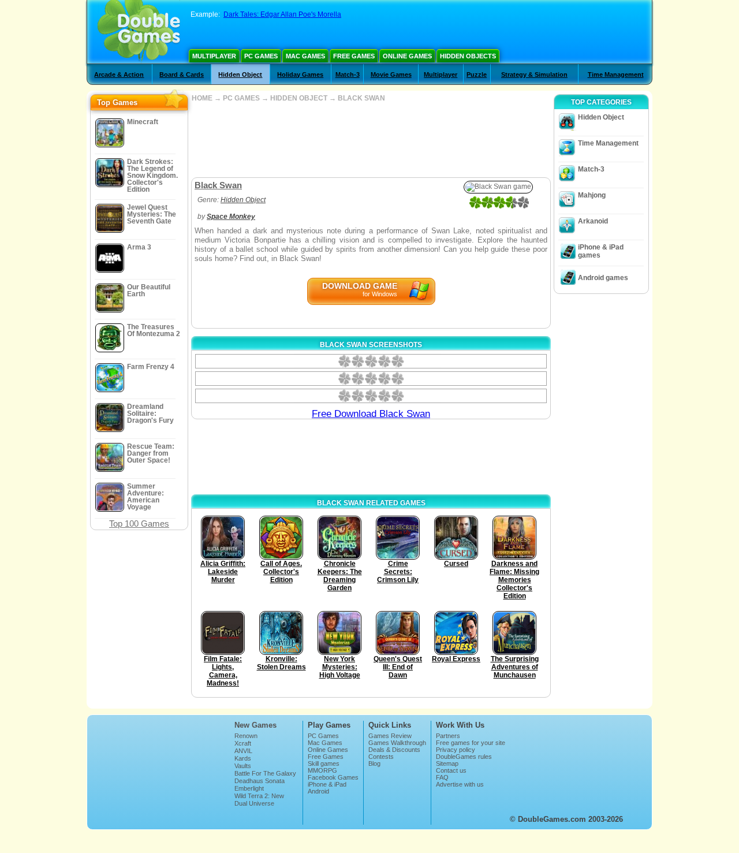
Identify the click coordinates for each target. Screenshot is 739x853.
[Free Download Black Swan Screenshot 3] (371, 396)
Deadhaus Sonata (259, 780)
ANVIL (243, 750)
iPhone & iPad (327, 784)
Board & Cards (181, 74)
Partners (448, 735)
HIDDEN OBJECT (298, 98)
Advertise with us (460, 784)
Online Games (407, 56)
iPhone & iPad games (601, 251)
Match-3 (347, 74)
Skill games (323, 763)
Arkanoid (593, 221)
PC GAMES (241, 98)
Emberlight (249, 788)
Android (318, 791)
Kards (242, 758)
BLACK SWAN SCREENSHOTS (371, 345)
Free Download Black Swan (371, 413)
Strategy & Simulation (534, 74)
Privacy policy (455, 749)
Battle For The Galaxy (265, 773)
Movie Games (391, 74)
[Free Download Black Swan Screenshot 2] (371, 378)
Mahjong (592, 195)
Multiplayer (214, 56)
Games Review (390, 735)
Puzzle (476, 74)
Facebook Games (333, 777)
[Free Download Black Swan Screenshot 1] (371, 361)
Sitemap (447, 763)
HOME (202, 98)
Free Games (354, 56)
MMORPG (322, 770)
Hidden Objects (468, 56)
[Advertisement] (371, 139)
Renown (245, 735)
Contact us (451, 770)
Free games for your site (470, 742)
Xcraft (242, 743)
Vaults (242, 765)
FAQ (442, 777)
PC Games (261, 56)
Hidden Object (240, 74)
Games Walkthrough (397, 742)
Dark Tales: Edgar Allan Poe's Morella (282, 14)
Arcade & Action (119, 74)
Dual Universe (254, 803)
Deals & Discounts (394, 749)
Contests (381, 756)
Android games (603, 278)
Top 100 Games (139, 523)
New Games (255, 725)
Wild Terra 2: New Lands (259, 799)
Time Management (616, 74)
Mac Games (305, 56)
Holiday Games (300, 74)
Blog (374, 763)
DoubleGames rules (464, 756)
